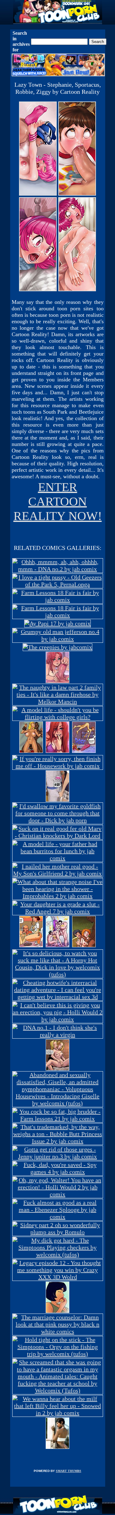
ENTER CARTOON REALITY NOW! (57, 501)
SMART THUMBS (68, 1471)
